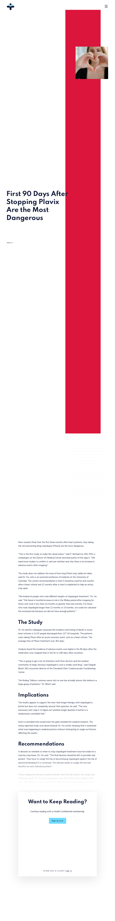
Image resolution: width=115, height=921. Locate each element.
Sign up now (57, 821)
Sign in (69, 871)
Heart (10, 243)
